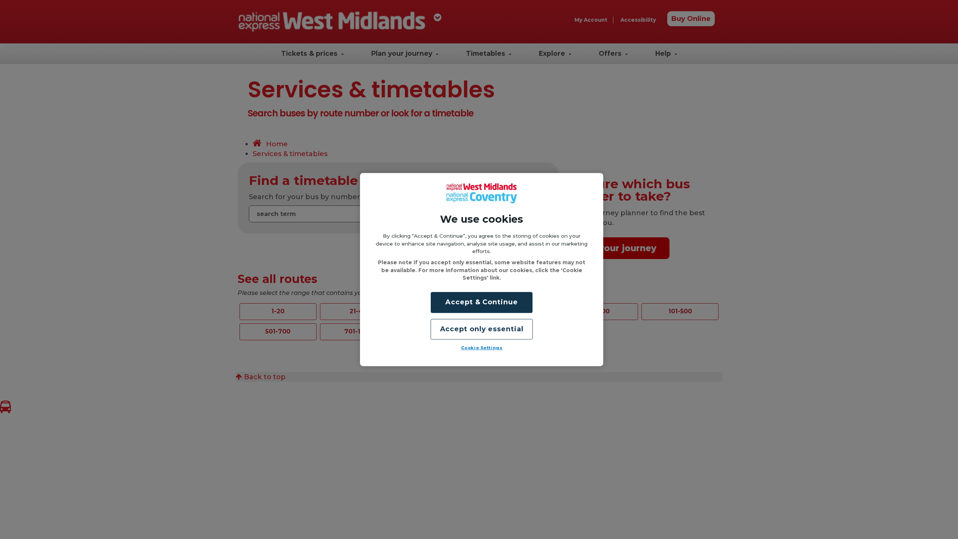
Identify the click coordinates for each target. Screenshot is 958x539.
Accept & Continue (481, 302)
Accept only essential (482, 329)
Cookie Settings (482, 347)
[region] (481, 269)
